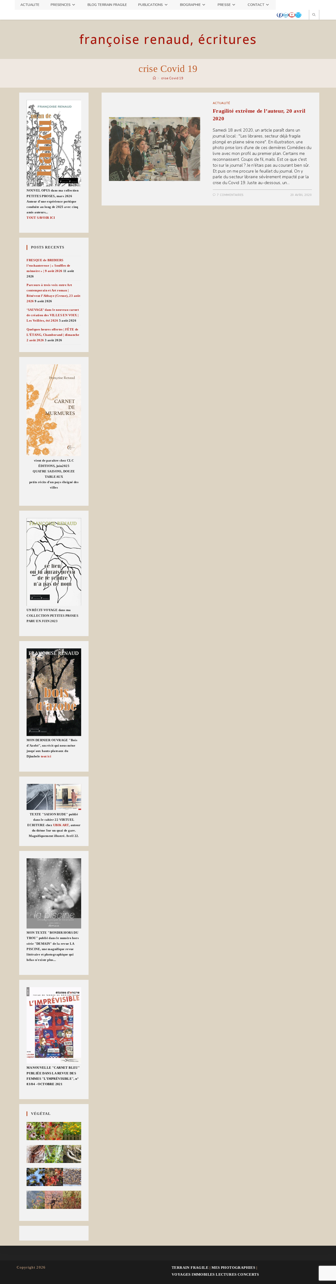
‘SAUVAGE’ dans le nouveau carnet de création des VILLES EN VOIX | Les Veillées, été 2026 (53, 315)
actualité (221, 103)
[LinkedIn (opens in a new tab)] (286, 15)
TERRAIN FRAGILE (190, 1268)
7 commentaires (230, 195)
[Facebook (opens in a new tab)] (280, 15)
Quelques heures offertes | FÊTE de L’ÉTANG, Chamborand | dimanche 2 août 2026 (53, 335)
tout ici (46, 756)
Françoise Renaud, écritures (168, 39)
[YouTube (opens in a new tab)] (292, 15)
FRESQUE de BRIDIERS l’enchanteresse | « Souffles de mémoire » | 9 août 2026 (48, 265)
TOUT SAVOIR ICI (41, 217)
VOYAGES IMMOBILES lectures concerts (215, 1274)
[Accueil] (154, 78)
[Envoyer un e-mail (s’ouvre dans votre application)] (298, 15)
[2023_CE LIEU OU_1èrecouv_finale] (54, 562)
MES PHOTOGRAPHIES (233, 1268)
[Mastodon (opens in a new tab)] (303, 15)
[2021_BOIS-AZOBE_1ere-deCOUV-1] (54, 692)
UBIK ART (61, 825)
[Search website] (314, 15)
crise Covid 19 (172, 78)
